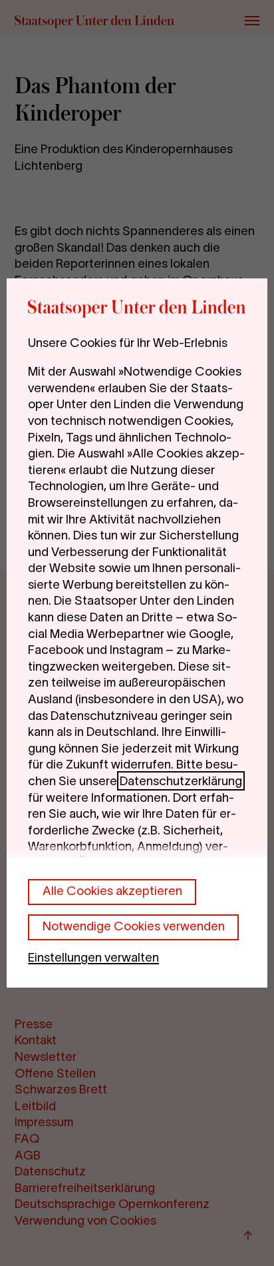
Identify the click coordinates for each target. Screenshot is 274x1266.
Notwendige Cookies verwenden (134, 926)
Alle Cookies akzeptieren (112, 891)
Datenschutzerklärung (181, 781)
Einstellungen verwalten (93, 957)
